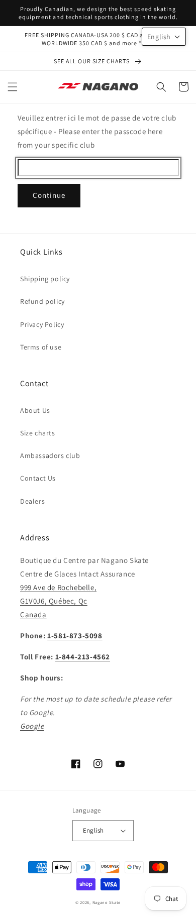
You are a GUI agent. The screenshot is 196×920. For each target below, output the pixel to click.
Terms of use (40, 347)
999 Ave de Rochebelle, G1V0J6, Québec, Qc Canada (58, 601)
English (93, 830)
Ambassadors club (50, 455)
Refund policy (42, 301)
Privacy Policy (42, 324)
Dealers (32, 501)
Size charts (37, 432)
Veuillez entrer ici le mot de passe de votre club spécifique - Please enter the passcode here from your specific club (97, 131)
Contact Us (38, 478)
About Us (35, 410)
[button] (13, 87)
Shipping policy (45, 278)
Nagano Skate (106, 902)
